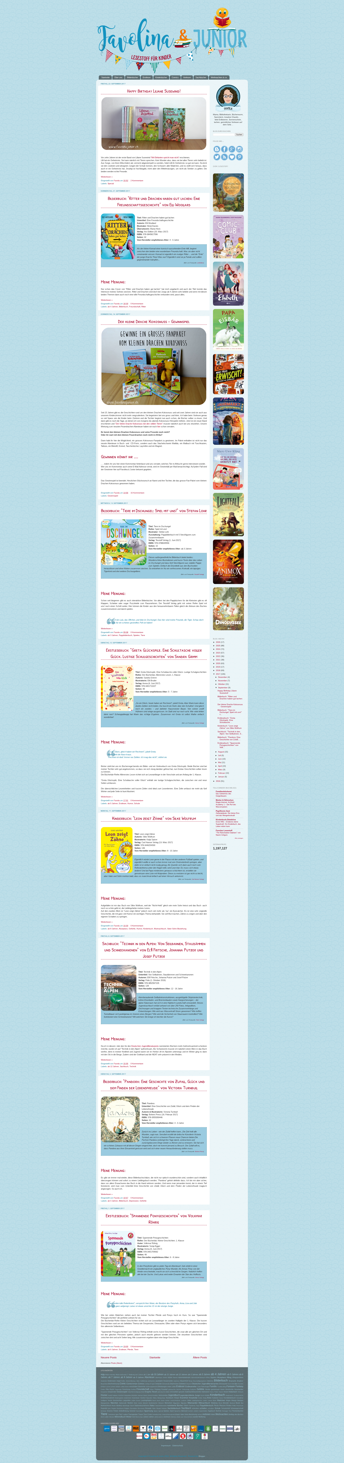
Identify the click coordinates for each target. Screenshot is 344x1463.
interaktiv (134, 1395)
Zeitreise (173, 1417)
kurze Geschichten (115, 1400)
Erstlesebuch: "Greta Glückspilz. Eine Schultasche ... (226, 720)
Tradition (125, 1414)
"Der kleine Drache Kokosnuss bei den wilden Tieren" (139, 424)
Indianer (115, 1395)
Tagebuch (211, 1411)
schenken (195, 1408)
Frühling (158, 1389)
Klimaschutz (161, 1398)
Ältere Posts (200, 1357)
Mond (220, 1403)
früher (152, 1389)
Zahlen (145, 1417)
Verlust (199, 1414)
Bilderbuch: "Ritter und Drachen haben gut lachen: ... (230, 699)
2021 (218, 660)
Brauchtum (104, 1384)
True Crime (148, 1414)
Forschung (126, 1389)
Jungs (197, 1395)
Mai (220, 762)
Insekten (121, 1395)
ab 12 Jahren (113, 1066)
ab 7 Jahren (114, 1377)
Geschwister (238, 1389)
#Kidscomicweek (121, 1374)
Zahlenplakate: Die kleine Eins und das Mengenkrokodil (227, 814)
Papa (197, 1405)
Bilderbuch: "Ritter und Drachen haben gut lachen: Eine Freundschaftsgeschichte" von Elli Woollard (154, 201)
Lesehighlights (146, 1400)
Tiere (143, 635)
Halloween (205, 1392)
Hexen (226, 1392)
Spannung (148, 1411)
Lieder (205, 1400)
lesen (154, 1400)
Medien (130, 1403)
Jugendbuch (174, 1395)
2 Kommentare (137, 181)
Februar (221, 773)
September (223, 688)
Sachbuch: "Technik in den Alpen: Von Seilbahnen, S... (230, 733)
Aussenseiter (168, 1381)
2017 (218, 674)
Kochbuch (169, 1398)
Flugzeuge (118, 1389)
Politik (234, 1405)
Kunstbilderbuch (230, 1398)
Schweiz (103, 1411)
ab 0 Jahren (139, 1374)
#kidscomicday (110, 1374)
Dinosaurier (223, 1384)
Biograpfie (232, 1381)
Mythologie (126, 1405)
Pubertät (104, 1408)
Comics (175, 77)
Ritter (143, 307)
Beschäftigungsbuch (200, 1381)
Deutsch (189, 1384)
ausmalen (159, 1381)
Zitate (178, 1417)
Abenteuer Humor (161, 1377)
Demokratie (166, 1384)
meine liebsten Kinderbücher (147, 1403)
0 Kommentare (137, 304)
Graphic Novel (151, 1392)
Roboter (164, 1408)
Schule (137, 803)
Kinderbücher (161, 77)
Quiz (109, 1408)
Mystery (119, 1405)
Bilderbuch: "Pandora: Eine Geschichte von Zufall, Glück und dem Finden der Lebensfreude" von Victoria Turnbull (154, 1084)
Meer (135, 1403)
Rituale (158, 1408)
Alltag (229, 1377)
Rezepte (148, 1408)
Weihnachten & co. (219, 77)
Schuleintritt (225, 1408)
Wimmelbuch (120, 1417)
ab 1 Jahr (147, 1375)
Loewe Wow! (212, 1400)
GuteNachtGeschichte (193, 1392)
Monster (226, 1403)
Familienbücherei (224, 791)
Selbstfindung (124, 1411)
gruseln (181, 1392)
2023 (218, 653)
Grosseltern (174, 1392)
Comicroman (131, 1384)
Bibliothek (210, 1381)
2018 (218, 670)
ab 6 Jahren (113, 1350)
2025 (218, 646)
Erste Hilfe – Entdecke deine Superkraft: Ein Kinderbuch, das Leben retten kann (228, 824)
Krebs (200, 1398)
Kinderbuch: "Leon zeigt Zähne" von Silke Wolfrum (154, 818)
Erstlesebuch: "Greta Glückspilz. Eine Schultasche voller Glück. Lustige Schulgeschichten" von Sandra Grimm (154, 653)
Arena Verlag (199, 723)
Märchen (114, 1403)
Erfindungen (162, 1387)
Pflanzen (222, 1405)
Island (145, 1395)
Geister (207, 1389)
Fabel (199, 1386)
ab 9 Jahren (138, 1377)
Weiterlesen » (107, 177)
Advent (175, 1377)
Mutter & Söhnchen (225, 800)
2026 (218, 642)
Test (230, 1411)
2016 (218, 781)
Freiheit (133, 1389)
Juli (219, 755)
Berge (191, 1381)
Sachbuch (124, 1066)
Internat (140, 1395)
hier (158, 427)
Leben (133, 1400)
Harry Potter (214, 1392)
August (221, 752)
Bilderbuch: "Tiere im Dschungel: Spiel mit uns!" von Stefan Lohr (154, 510)
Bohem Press (199, 1151)
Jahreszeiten (163, 1395)
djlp (235, 1384)
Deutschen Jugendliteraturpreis (145, 1046)
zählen (151, 1417)
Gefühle (132, 929)
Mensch (161, 1403)
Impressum (166, 1446)
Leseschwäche (175, 1400)
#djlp (103, 1375)
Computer (158, 1384)
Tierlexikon (111, 1414)
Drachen (240, 1384)
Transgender (133, 1414)
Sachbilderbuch (174, 1408)
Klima (155, 1398)
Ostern (186, 1405)
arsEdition (200, 263)
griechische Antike (164, 1392)
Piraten (229, 1405)
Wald (213, 1414)
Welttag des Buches (236, 1414)
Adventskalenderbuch (198, 1377)
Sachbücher (201, 77)
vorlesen (206, 1414)
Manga (233, 1400)
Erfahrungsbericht (151, 1386)
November (222, 681)
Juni (220, 759)
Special (111, 184)
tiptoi (117, 1414)
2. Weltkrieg (131, 1374)
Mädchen (221, 1400)
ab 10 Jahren (157, 1374)
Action (170, 1377)
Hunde (110, 1395)
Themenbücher (237, 1411)
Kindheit (143, 1398)
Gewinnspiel (113, 496)
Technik (133, 1066)
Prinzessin (239, 1405)
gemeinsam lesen (218, 1389)
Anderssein (112, 1381)
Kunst (221, 1398)
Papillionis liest (223, 811)
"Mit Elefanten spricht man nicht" (165, 157)
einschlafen (133, 1387)
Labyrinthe (127, 1400)
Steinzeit (184, 1411)
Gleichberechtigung (134, 1392)
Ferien (103, 1389)
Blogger (202, 1456)
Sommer (132, 1411)
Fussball (164, 1389)
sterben (190, 1411)
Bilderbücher (132, 77)
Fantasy (239, 1386)
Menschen (168, 1403)
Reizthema (120, 1408)
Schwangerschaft (237, 1408)
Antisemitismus (131, 1381)
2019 (218, 667)
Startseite (105, 77)
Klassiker (149, 1398)
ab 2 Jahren (193, 1375)
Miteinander (193, 1403)
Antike (123, 1381)
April (220, 766)
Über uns (118, 77)
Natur (152, 1405)
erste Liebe (171, 1387)
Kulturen (215, 1398)
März (220, 770)
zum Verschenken (187, 1417)
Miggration (176, 1403)
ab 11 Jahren (169, 1375)
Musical (232, 1403)
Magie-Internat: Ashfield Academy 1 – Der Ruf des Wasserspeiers (226, 804)
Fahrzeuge (205, 1387)
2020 (218, 663)
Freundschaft (134, 307)
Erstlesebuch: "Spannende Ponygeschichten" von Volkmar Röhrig (154, 1218)
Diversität (231, 1384)
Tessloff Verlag (198, 574)
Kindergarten (119, 1398)
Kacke (202, 1395)
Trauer (140, 1414)
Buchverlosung (113, 1384)
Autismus (177, 1381)
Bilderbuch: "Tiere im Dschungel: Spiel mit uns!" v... (230, 712)
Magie (228, 1400)
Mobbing (214, 1403)
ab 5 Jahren (113, 803)
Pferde (130, 1350)
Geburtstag (185, 1389)
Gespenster (112, 1392)
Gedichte (193, 1389)
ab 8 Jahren (113, 929)
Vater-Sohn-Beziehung (176, 929)
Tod (120, 1414)
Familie (213, 1386)
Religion (126, 1408)
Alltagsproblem (237, 1377)
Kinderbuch (148, 929)
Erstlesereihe (190, 1387)
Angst (119, 1381)
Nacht (132, 1405)
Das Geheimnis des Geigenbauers (223, 795)
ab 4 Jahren (113, 307)
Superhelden (203, 1411)
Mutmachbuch (160, 929)
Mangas (240, 1400)
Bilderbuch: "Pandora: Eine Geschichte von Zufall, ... (229, 738)
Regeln (113, 1408)
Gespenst (104, 1392)
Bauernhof (184, 1381)
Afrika (208, 1377)
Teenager (225, 1411)
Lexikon (183, 1400)
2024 (218, 649)
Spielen (136, 635)
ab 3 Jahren (113, 635)
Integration (127, 1395)
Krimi (209, 1398)
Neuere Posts (109, 1357)
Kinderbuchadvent (107, 1398)
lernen (138, 1400)
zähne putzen (158, 1417)
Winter (129, 1417)
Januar (221, 777)
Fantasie (231, 1386)
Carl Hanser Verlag (197, 879)
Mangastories (105, 1403)
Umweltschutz (157, 1414)
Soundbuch (140, 1411)
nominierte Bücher (175, 1405)
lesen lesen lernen (163, 1400)
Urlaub (177, 1414)
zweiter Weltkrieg (199, 1417)
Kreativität (193, 1398)
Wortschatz (139, 1417)
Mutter (114, 1405)
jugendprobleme (187, 1395)
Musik (238, 1403)
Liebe (189, 1400)
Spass (156, 1411)
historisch (233, 1392)
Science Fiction (112, 1411)
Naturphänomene (161, 1405)
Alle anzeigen (239, 838)
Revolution (133, 1408)
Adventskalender (184, 1377)
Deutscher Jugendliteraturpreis (205, 1384)
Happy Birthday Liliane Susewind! (154, 91)
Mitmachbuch (204, 1403)
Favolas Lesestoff (224, 831)
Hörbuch (240, 1392)
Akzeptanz (123, 929)
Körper (176, 1398)
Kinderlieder (136, 1398)
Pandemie (192, 1405)
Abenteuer (150, 1377)
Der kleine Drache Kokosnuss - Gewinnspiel (154, 321)
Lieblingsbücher (197, 1400)
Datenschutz (177, 1446)
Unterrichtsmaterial (168, 1414)
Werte (103, 1417)
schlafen (203, 1408)
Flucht (112, 1389)
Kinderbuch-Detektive (226, 820)
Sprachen (177, 1411)
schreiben (211, 1408)
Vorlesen (187, 77)
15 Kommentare (138, 493)
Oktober (221, 684)
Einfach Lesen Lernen (108, 1386)
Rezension (141, 1408)
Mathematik (123, 1403)
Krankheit (184, 1398)
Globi (142, 1392)
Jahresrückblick (152, 1395)
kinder (207, 1395)
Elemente (141, 1387)
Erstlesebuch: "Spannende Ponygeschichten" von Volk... (229, 745)
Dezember (222, 677)
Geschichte (229, 1389)
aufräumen (151, 1381)
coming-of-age (149, 1384)
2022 (218, 656)
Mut (242, 1403)
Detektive (182, 1384)
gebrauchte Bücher (174, 1389)
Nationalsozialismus (142, 1405)
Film (107, 1389)
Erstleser (147, 77)
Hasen (221, 1392)
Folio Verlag (199, 1020)
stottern (196, 1411)
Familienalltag (221, 1386)
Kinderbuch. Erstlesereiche (234, 1395)
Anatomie (104, 1381)
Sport (172, 1411)
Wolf (133, 1417)
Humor (130, 803)
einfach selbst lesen (122, 1386)
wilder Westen (109, 1417)
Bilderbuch (123, 307)
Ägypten (213, 1377)
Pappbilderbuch (125, 635)
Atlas (138, 1381)
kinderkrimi (127, 1398)
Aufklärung (143, 1381)
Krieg (204, 1398)
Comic (123, 1383)
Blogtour (240, 1381)
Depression (134, 1201)
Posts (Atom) (116, 1363)
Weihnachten (221, 1414)
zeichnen (167, 1417)
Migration (184, 1403)
